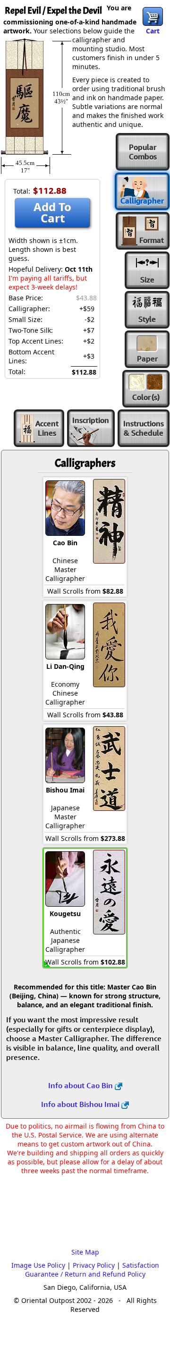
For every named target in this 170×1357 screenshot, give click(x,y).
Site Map (85, 1251)
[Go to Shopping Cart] (153, 16)
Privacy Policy (94, 1265)
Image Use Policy (38, 1265)
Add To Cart (52, 212)
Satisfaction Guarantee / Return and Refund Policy (92, 1270)
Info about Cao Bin (81, 1085)
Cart (153, 30)
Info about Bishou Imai (81, 1104)
